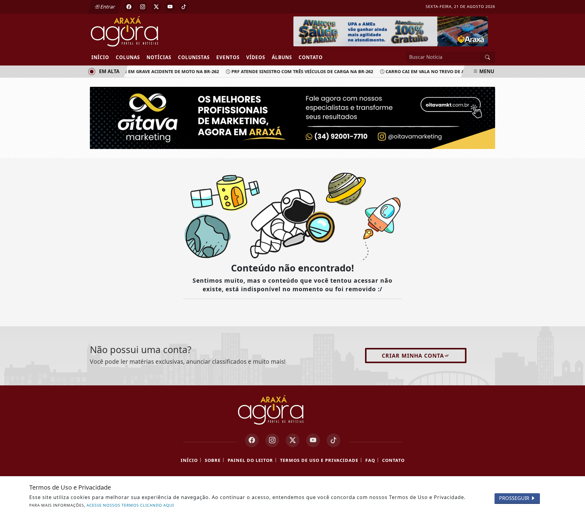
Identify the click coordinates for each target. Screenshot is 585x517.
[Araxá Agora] (147, 31)
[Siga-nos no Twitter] (293, 440)
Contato (311, 57)
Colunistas (194, 57)
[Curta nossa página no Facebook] (252, 440)
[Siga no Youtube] (170, 7)
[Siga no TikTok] (184, 7)
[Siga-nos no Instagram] (272, 440)
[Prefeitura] (390, 30)
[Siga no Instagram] (142, 7)
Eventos (227, 57)
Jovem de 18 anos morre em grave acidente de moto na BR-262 (139, 71)
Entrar (107, 6)
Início (100, 57)
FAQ (370, 460)
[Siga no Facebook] (129, 7)
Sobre (213, 460)
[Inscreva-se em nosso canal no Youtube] (313, 440)
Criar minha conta (413, 355)
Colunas (128, 57)
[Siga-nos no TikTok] (333, 440)
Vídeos (255, 57)
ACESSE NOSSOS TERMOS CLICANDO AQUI (130, 505)
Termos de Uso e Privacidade (319, 460)
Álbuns (282, 57)
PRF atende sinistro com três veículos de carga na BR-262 (298, 71)
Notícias (159, 57)
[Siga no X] (156, 7)
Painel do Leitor (250, 460)
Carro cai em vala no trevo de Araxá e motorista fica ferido (457, 71)
